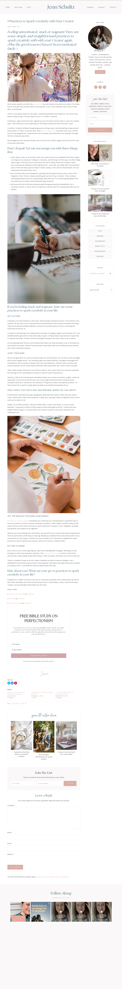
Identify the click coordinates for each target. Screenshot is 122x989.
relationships (100, 251)
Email (10, 843)
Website (10, 854)
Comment (11, 805)
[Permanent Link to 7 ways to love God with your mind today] (66, 749)
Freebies (90, 7)
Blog (29, 7)
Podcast (101, 7)
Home (8, 7)
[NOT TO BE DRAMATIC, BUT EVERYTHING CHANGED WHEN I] (81, 912)
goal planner (37, 104)
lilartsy (12, 599)
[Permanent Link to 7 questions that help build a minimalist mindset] (21, 749)
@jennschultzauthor (61, 898)
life (20, 26)
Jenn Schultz (61, 7)
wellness (100, 256)
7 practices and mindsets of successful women (64, 693)
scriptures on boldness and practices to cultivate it (16, 693)
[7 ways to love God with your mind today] (100, 203)
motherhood (100, 241)
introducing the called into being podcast (42, 693)
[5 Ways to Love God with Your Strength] (100, 178)
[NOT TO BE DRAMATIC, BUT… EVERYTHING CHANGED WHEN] (61, 912)
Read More (100, 72)
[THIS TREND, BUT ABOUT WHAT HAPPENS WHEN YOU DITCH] (40, 912)
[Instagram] (104, 87)
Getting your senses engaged (18, 521)
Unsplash (30, 594)
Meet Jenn (18, 7)
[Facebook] (96, 87)
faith (100, 231)
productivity (100, 246)
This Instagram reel (49, 131)
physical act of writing (52, 553)
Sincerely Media (16, 603)
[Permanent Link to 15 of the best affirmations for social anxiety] (43, 752)
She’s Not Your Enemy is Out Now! (100, 165)
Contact (113, 7)
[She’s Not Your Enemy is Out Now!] (100, 153)
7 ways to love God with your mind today (66, 753)
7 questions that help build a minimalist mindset (21, 754)
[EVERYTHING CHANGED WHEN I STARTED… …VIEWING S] (102, 912)
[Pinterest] (100, 87)
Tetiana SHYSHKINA (17, 594)
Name (9, 832)
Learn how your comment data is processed (52, 877)
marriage (100, 236)
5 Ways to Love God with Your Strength (100, 190)
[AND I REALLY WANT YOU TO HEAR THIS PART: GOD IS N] (20, 912)
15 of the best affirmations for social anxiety (43, 757)
